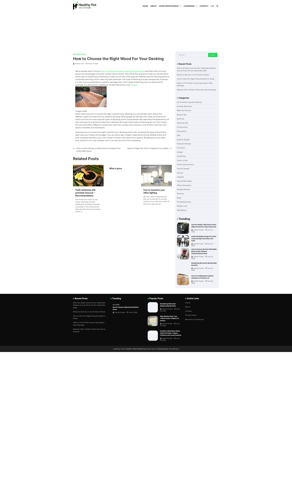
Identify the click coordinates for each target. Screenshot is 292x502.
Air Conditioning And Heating (189, 102)
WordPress (174, 349)
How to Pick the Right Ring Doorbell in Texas (195, 79)
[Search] (217, 6)
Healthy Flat (118, 349)
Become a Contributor (194, 319)
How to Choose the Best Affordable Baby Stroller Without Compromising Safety (204, 239)
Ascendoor (151, 349)
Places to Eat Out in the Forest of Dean (193, 75)
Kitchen (180, 173)
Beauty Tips (182, 115)
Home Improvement (169, 6)
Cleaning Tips (182, 123)
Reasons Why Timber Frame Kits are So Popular (196, 90)
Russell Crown (80, 63)
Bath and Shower (184, 110)
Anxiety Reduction (184, 106)
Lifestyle (180, 177)
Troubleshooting (184, 202)
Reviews (180, 194)
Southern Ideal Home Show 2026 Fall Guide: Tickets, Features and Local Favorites (170, 333)
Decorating (181, 131)
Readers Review (79, 54)
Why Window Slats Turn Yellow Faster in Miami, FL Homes (169, 318)
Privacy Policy (190, 315)
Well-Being (181, 210)
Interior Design (183, 169)
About (153, 6)
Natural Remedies (184, 181)
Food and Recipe (184, 144)
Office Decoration (184, 185)
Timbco (133, 85)
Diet (178, 135)
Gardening (189, 6)
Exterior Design (183, 140)
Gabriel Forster (198, 231)
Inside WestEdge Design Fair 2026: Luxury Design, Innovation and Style (203, 226)
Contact (204, 6)
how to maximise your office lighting (154, 191)
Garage (180, 152)
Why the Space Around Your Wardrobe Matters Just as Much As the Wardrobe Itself (89, 305)
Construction (182, 127)
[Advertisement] (146, 29)
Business (180, 119)
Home (145, 6)
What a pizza (115, 168)
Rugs (179, 198)
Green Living (182, 160)
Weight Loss (182, 206)
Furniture (181, 148)
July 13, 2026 (133, 312)
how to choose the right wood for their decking (122, 71)
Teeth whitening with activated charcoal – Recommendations (85, 193)
